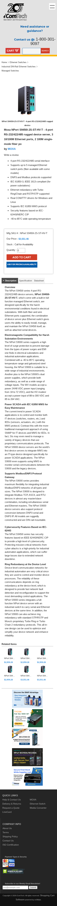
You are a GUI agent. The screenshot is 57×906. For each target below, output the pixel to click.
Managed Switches (10, 71)
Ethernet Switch (37, 803)
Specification (25, 280)
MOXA (12, 148)
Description (10, 280)
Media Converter (38, 808)
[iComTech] (13, 23)
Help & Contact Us (11, 799)
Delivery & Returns (11, 803)
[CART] (17, 51)
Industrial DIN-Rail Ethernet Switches (19, 66)
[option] (10, 655)
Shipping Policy (10, 836)
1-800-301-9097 (43, 41)
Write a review (11, 155)
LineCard (7, 812)
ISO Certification (11, 844)
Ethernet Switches (18, 62)
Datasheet (39, 280)
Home (4, 62)
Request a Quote (10, 808)
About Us (7, 828)
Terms (6, 832)
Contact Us (8, 840)
